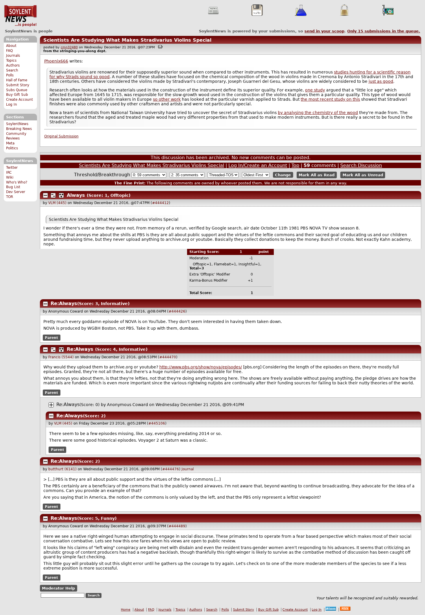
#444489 (177, 526)
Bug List (13, 187)
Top (295, 165)
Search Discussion (361, 165)
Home (125, 610)
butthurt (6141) (62, 469)
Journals (13, 56)
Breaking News (19, 129)
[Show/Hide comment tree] (53, 195)
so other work (167, 99)
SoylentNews (20, 15)
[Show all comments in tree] (61, 195)
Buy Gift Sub (17, 95)
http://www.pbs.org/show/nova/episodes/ (200, 367)
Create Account (19, 100)
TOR (9, 197)
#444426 (177, 311)
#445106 (156, 423)
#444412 (160, 203)
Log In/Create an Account (257, 165)
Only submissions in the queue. (383, 31)
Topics (11, 60)
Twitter (12, 168)
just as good (381, 81)
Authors (13, 65)
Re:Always (64, 303)
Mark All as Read (317, 175)
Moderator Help (58, 588)
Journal (188, 469)
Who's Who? (16, 182)
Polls (10, 75)
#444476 (170, 469)
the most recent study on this (330, 99)
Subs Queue (16, 90)
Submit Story (17, 85)
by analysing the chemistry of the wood (318, 112)
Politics (12, 148)
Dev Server (15, 192)
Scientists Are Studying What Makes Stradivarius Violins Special (127, 40)
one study (315, 90)
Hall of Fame (16, 80)
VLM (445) (57, 203)
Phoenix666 (56, 61)
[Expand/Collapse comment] (45, 195)
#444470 (167, 357)
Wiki (9, 177)
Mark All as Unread (363, 175)
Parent (51, 338)
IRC (9, 172)
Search (12, 70)
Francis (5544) (61, 357)
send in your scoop (324, 31)
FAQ (9, 51)
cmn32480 (69, 47)
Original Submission (61, 136)
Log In (11, 104)
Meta (10, 143)
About (11, 46)
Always (76, 195)
